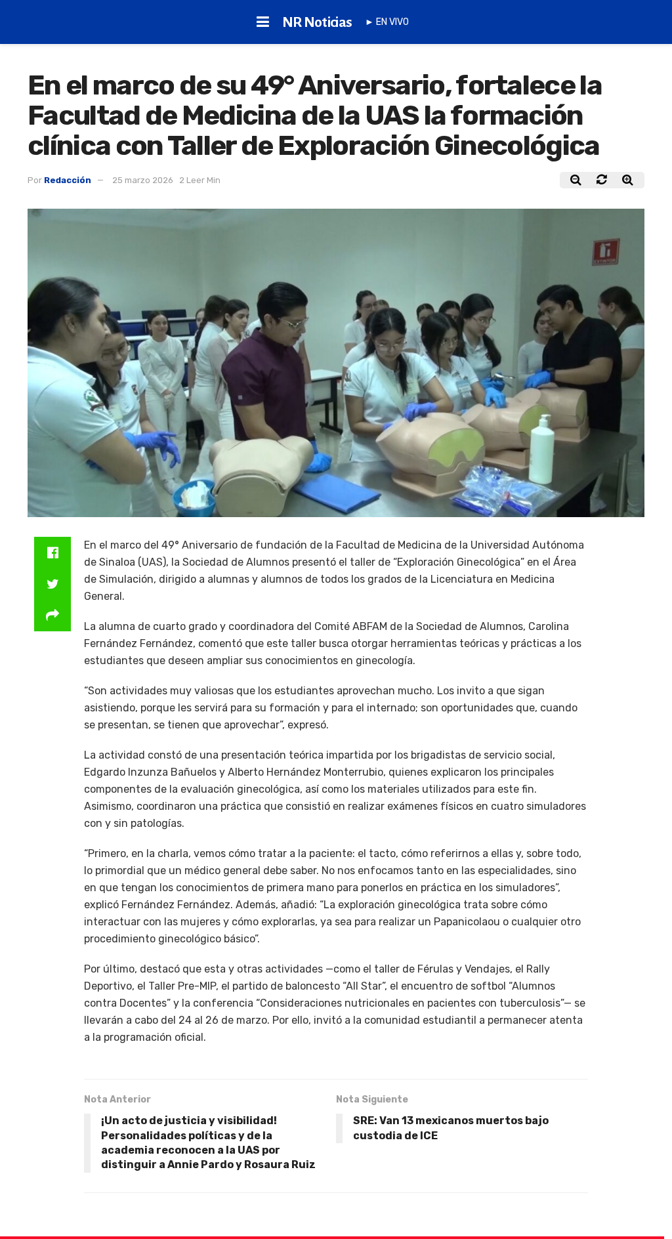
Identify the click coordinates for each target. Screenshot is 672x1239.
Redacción (67, 180)
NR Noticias (317, 22)
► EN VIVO (387, 22)
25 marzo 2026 (142, 180)
